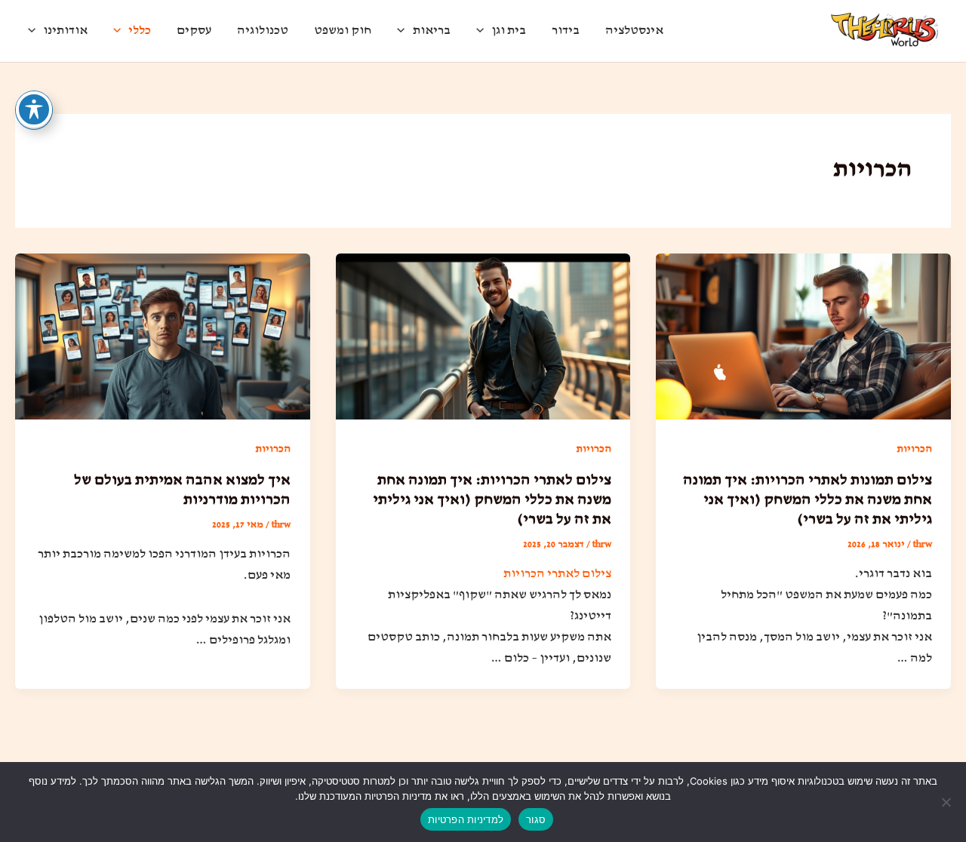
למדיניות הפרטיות (465, 819)
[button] (483, 31)
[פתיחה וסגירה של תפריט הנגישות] (34, 109)
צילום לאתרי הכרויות (557, 573)
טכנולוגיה (262, 30)
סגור (536, 819)
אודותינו (65, 30)
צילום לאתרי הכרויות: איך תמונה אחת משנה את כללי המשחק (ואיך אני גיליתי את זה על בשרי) (492, 499)
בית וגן (508, 30)
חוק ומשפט (342, 30)
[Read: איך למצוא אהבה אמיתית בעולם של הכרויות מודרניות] (162, 336)
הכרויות (914, 449)
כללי (139, 30)
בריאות (432, 30)
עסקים (194, 30)
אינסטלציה (634, 30)
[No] (947, 802)
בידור (566, 30)
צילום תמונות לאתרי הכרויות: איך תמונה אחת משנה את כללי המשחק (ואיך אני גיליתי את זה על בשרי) (807, 499)
